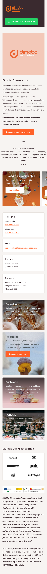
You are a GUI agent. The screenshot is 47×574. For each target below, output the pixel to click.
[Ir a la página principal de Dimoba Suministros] (14, 9)
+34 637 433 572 (12, 232)
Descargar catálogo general (18, 132)
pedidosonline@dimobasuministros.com (21, 248)
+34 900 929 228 (12, 225)
